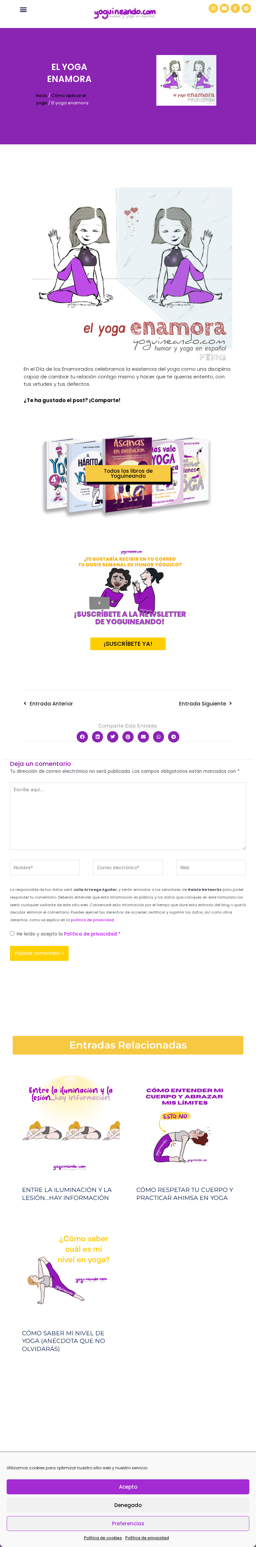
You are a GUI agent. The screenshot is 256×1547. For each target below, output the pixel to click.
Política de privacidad (147, 1538)
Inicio (41, 95)
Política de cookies (103, 1538)
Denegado (128, 1505)
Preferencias (128, 1523)
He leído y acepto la (69, 934)
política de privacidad (92, 920)
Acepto (128, 1486)
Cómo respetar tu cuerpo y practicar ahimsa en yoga (184, 1193)
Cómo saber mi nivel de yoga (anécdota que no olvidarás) (63, 1341)
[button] (23, 9)
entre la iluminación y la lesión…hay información (67, 1193)
